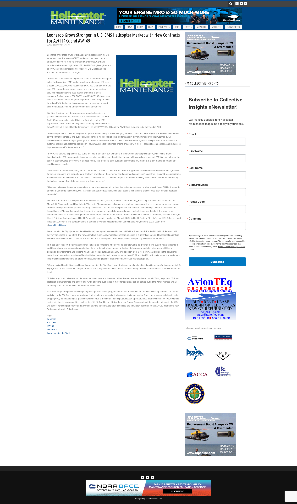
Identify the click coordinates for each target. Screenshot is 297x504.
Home (119, 27)
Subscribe (201, 27)
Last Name (196, 168)
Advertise (217, 27)
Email (192, 134)
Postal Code (197, 201)
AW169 (50, 326)
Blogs (140, 27)
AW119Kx (51, 322)
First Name (196, 151)
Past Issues (164, 27)
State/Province (198, 184)
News (129, 27)
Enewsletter (233, 27)
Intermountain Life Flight (58, 333)
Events (188, 27)
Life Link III (52, 329)
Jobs (177, 27)
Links (150, 27)
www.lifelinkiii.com (57, 225)
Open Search (231, 4)
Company (195, 218)
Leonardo (51, 319)
